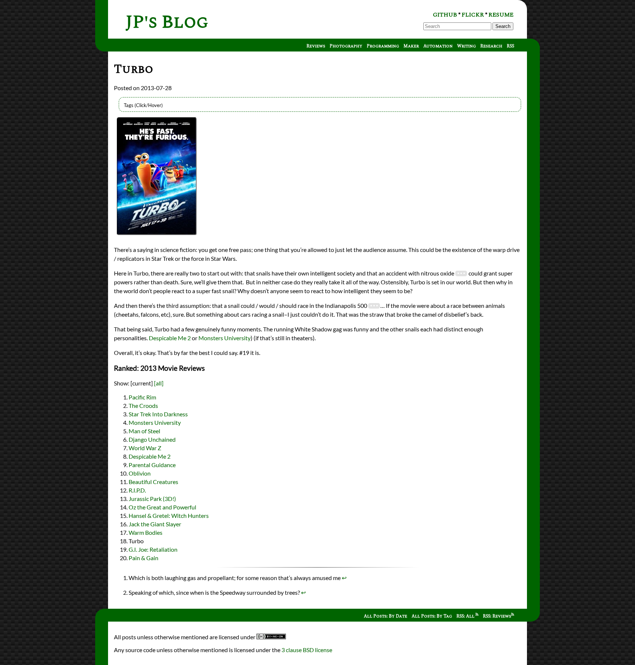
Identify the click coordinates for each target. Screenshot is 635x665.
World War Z (145, 447)
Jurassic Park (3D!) (152, 498)
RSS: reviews (497, 616)
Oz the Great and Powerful (162, 507)
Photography (346, 46)
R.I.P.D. (137, 490)
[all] (159, 383)
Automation (438, 46)
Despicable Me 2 (170, 337)
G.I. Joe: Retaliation (153, 549)
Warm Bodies (145, 532)
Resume (500, 14)
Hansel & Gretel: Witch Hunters (169, 515)
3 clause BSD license (306, 649)
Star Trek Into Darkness (158, 413)
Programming (383, 46)
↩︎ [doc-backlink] (344, 577)
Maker (411, 46)
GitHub (445, 14)
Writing (466, 46)
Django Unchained (152, 439)
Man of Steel (144, 430)
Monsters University (224, 337)
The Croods (143, 405)
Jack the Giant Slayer (155, 523)
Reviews (315, 46)
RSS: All (466, 616)
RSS (510, 46)
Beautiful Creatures (153, 481)
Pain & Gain (143, 557)
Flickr (473, 14)
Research (491, 46)
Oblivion (140, 473)
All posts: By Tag (432, 616)
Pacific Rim (142, 397)
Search (502, 26)
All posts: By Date (385, 616)
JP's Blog (167, 22)
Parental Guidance (152, 464)
